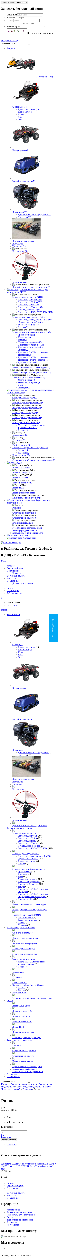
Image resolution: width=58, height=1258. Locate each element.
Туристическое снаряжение (20, 1040)
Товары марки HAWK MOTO (26, 915)
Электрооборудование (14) (31, 345)
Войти (10, 588)
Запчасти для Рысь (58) (29, 304)
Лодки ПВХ (18, 488)
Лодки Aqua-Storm (21, 467)
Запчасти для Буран (27, 836)
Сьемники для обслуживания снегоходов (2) (33, 460)
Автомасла (25, 535)
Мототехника (13, 614)
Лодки (19, 462)
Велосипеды (18, 789)
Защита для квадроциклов (24, 954)
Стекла (21, 863)
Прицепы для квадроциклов (26, 938)
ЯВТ (20, 117)
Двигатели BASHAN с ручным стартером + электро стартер (33, 895)
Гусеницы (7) (18, 440)
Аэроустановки (19, 820)
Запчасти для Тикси (28, 843)
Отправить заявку (9, 40)
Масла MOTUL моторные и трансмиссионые (31, 963)
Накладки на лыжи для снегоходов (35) (31, 367)
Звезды (21, 886)
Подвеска (23, 874)
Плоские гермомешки (22, 523)
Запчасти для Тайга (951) (30, 302)
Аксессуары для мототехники (21, 927)
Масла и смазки (26, 917)
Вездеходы (17, 243)
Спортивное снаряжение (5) (25, 513)
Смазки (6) (23, 430)
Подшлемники (19, 992)
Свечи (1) (22, 385)
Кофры (21, 990)
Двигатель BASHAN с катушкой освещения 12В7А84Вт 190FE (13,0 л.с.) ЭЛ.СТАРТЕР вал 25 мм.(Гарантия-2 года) (28, 1166)
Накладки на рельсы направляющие (29, 909)
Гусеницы (17, 977)
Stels (20, 119)
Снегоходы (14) (19, 107)
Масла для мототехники (23, 959)
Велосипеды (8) (19, 251)
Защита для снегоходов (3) (25, 412)
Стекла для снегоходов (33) (31, 309)
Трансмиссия (24, 871)
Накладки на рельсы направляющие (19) (31, 372)
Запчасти (22, 755)
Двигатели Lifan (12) (28, 362)
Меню (4, 561)
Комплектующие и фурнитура (26, 498)
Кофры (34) (23, 452)
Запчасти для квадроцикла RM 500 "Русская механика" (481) (35, 321)
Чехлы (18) (23, 450)
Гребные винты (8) (21, 445)
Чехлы (21, 987)
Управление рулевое (28, 879)
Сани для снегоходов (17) (24, 397)
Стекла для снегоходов (29, 846)
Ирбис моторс (25, 112)
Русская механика (27, 647)
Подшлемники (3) (21, 455)
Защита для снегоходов (23, 948)
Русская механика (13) (28, 109)
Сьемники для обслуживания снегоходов (32, 998)
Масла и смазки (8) (27, 380)
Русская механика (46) (28, 325)
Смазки (22, 967)
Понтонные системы (22, 483)
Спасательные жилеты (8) (24, 518)
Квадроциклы (19, 688)
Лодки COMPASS (21, 478)
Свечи (21, 922)
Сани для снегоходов (22, 933)
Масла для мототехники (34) (26, 422)
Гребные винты (19, 982)
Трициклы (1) (18, 246)
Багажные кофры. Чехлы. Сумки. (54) (30, 447)
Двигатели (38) (19, 212)
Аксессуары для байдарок (24, 530)
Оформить (12, 605)
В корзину (6, 1137)
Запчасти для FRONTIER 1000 (33, 848)
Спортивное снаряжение (24, 1050)
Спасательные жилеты (23, 1056)
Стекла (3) (23, 327)
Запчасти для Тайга (27, 838)
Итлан (21, 114)
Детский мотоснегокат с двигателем (29, 825)
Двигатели (17, 750)
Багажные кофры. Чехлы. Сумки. (28, 985)
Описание (11, 1144)
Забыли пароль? (14, 593)
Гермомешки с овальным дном (27, 528)
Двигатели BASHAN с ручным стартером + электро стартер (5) (33, 358)
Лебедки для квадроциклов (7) (27, 407)
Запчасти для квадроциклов (25, 853)
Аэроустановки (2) (21, 282)
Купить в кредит (9, 1140)
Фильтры (22, 925)
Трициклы (17, 784)
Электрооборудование (29, 881)
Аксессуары (18, 972)
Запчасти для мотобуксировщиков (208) (31, 332)
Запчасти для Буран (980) (30, 299)
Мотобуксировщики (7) (23, 181)
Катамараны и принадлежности (27, 533)
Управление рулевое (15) (30, 342)
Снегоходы (17, 644)
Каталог (5, 1084)
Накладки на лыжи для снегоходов (29, 904)
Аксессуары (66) (20, 435)
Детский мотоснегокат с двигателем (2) (31, 287)
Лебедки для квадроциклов (25, 943)
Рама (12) (22, 340)
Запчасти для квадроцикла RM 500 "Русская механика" (35, 857)
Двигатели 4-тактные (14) (30, 347)
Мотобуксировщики (22, 719)
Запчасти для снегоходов (24, 833)
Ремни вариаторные (28, 920)
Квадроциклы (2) (20, 150)
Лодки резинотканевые (23, 493)
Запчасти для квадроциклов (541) (28, 317)
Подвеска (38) (24, 337)
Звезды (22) (23, 350)
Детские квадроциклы (23, 241)
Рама (20, 876)
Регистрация (13, 590)
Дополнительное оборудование (33, 752)
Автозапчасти (29, 538)
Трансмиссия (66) (26, 335)
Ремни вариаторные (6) (29, 382)
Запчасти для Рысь (27, 841)
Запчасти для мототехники (20, 828)
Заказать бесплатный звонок (14, 3)
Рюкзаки (16, 508)
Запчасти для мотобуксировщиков (28, 869)
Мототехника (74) (44, 77)
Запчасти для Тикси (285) (30, 307)
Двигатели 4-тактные (28, 884)
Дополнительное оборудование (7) (34, 214)
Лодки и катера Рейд (22, 472)
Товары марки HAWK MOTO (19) (28, 377)
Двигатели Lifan (26, 899)
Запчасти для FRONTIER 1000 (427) (35, 312)
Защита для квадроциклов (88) (27, 417)
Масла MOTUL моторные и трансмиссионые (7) (31, 426)
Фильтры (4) (24, 387)
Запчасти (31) (24, 217)
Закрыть (11, 48)
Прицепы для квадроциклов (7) (27, 402)
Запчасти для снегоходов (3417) (27, 297)
